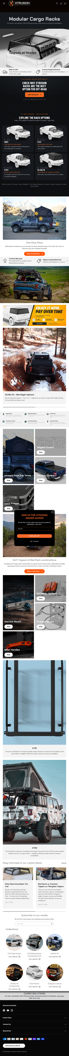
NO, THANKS (34, 541)
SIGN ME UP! (34, 536)
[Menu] (4, 3)
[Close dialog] (53, 512)
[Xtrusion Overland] (19, 3)
